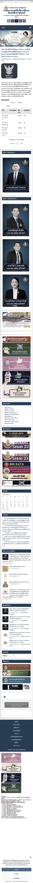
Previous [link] (12, 143)
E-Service (16, 733)
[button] (30, 857)
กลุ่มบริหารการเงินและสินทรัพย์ (11, 414)
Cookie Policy (8, 881)
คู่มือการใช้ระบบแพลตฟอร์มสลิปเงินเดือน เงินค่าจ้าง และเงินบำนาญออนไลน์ (19, 610)
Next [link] (22, 143)
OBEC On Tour (16, 745)
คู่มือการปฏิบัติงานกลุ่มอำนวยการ (17, 566)
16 (3, 504)
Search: (8, 106)
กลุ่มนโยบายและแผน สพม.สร (19, 59)
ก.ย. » (8, 510)
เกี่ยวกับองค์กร (16, 724)
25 (11, 506)
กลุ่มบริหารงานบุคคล (9, 411)
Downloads (27, 110)
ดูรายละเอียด (16, 878)
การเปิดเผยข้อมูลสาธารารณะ (16, 736)
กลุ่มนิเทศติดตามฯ (8, 416)
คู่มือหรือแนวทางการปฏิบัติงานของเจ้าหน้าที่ (19, 554)
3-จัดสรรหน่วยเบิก (5, 129)
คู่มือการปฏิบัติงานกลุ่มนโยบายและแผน (18, 574)
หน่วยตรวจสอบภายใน (9, 420)
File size (19, 111)
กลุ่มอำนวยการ (7, 407)
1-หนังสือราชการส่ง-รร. (5, 117)
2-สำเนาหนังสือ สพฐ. (5, 124)
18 (11, 504)
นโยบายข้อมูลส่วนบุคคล (16, 739)
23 (3, 506)
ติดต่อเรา (16, 742)
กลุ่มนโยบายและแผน (9, 409)
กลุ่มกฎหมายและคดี (9, 423)
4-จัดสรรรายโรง (5, 134)
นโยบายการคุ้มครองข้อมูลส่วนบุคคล (20, 881)
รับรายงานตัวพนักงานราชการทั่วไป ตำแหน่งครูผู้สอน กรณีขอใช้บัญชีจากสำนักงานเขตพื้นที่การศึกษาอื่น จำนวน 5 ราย (16, 543)
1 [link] (17, 143)
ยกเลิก (16, 874)
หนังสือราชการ (16, 727)
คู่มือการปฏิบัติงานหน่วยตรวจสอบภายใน (19, 582)
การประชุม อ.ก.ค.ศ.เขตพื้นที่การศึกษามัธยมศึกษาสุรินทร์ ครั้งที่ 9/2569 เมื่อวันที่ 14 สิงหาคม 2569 (14, 534)
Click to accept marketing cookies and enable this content (16, 705)
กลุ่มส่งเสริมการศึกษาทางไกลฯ (11, 421)
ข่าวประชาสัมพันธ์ (16, 730)
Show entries (16, 102)
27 (19, 506)
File (3, 110)
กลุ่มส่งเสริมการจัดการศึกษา (11, 418)
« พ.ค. (4, 510)
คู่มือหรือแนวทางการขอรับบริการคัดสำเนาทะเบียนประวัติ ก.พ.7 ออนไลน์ (19, 625)
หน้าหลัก (16, 721)
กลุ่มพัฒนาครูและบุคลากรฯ (10, 413)
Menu (2, 2)
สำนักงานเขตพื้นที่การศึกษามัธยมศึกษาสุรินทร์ (16, 12)
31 (7, 508)
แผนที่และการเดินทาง (6, 797)
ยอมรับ (16, 869)
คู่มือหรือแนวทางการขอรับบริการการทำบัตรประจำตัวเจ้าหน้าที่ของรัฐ (19, 618)
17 (7, 504)
